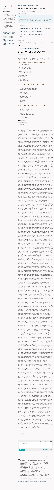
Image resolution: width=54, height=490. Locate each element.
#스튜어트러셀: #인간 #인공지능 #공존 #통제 (29, 48)
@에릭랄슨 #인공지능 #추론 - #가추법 (26, 466)
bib (21, 5)
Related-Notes (5, 14)
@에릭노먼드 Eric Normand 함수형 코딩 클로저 (28, 464)
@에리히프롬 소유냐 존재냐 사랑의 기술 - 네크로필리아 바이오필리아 (33, 463)
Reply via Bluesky (22, 434)
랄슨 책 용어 (5, 27)
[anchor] (27, 40)
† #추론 (4, 44)
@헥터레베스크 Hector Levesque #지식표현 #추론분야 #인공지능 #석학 (9, 34)
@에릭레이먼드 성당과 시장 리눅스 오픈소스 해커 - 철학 (31, 467)
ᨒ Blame (23, 10)
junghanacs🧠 (7, 6)
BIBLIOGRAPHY (5, 13)
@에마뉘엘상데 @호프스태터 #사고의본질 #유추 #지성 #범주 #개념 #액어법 (34, 474)
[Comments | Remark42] (35, 449)
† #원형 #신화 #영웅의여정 (8, 43)
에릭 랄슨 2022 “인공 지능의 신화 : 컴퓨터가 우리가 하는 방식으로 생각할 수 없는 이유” (9, 17)
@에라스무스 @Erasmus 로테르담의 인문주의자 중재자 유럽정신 (32, 460)
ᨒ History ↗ (28, 10)
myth (25, 13)
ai (19, 13)
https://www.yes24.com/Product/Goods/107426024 (30, 43)
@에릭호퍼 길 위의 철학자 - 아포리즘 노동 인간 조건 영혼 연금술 (33, 472)
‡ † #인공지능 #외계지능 (8, 40)
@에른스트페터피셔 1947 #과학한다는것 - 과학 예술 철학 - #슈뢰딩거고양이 (34, 462)
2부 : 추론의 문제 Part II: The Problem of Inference (32, 33)
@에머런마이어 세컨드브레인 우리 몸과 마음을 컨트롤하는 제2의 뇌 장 (33, 475)
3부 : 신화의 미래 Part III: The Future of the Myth (31, 34)
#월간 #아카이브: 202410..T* (8, 36)
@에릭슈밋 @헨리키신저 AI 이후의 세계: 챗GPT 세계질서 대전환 (32, 468)
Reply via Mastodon (30, 434)
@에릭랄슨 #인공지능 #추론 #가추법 (30, 5)
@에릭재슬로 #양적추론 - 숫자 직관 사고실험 (28, 470)
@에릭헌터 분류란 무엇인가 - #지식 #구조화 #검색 (29, 471)
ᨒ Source (19, 10)
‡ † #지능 (5, 41)
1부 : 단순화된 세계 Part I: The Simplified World (31, 31)
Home (19, 5)
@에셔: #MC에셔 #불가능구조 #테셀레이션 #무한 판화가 (30, 476)
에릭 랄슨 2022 (22, 54)
